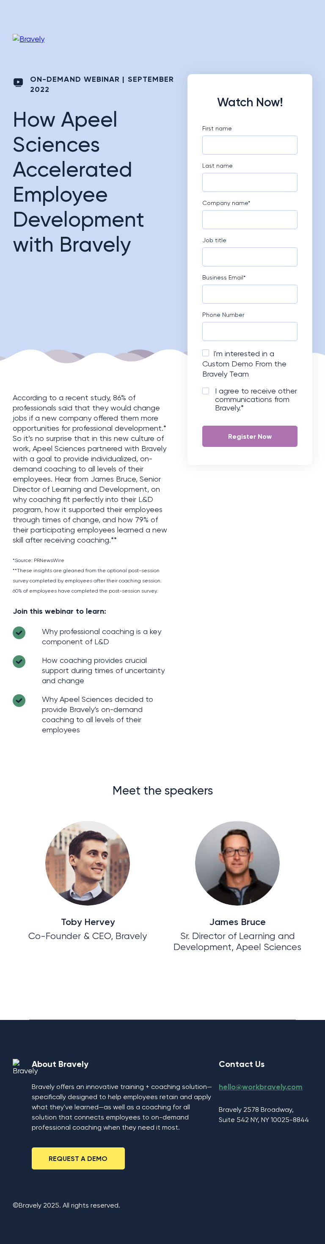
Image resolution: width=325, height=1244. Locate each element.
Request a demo (78, 1159)
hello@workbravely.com (261, 1087)
